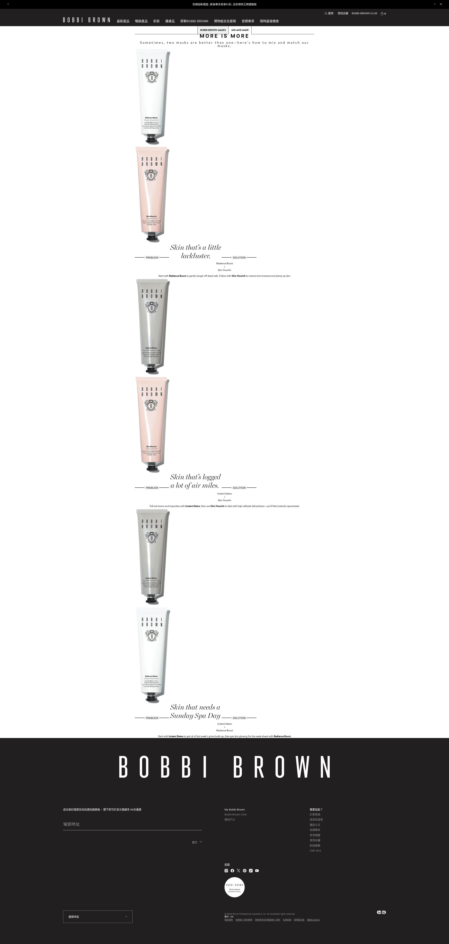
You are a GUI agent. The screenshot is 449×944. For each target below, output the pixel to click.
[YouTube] (257, 870)
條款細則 (228, 920)
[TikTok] (251, 870)
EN (232, 916)
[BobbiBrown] (86, 19)
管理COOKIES (313, 920)
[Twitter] (238, 870)
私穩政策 (287, 920)
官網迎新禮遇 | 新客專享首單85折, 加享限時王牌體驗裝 (224, 4)
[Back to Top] (436, 935)
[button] (194, 21)
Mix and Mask (240, 30)
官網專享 (315, 829)
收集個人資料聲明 (244, 920)
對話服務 (315, 845)
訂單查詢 (315, 814)
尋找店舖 (343, 13)
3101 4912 (315, 850)
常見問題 (315, 835)
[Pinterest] (244, 870)
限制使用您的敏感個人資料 (267, 920)
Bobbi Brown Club (235, 814)
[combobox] (98, 916)
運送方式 (315, 824)
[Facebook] (232, 870)
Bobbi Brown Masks (213, 30)
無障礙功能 (299, 920)
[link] (383, 13)
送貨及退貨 (316, 819)
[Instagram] (226, 870)
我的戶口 (229, 819)
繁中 (226, 916)
